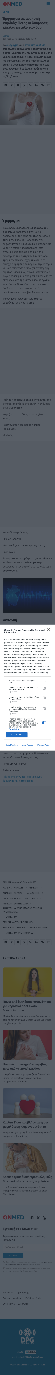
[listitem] (27, 681)
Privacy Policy (43, 745)
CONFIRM (16, 735)
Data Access (27, 745)
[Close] (49, 630)
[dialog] (27, 687)
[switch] (44, 688)
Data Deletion (12, 745)
